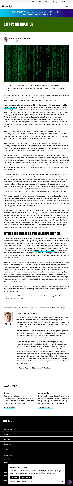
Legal (5, 475)
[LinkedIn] (10, 324)
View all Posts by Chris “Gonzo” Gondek (34, 368)
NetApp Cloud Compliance (45, 250)
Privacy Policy (7, 462)
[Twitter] (6, 324)
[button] (68, 6)
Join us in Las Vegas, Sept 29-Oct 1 (35, 14)
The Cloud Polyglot (43, 245)
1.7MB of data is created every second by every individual (39, 148)
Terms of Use (7, 459)
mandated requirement (51, 177)
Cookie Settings (8, 469)
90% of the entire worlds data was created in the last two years (35, 106)
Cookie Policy (7, 465)
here (24, 298)
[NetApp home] (7, 6)
